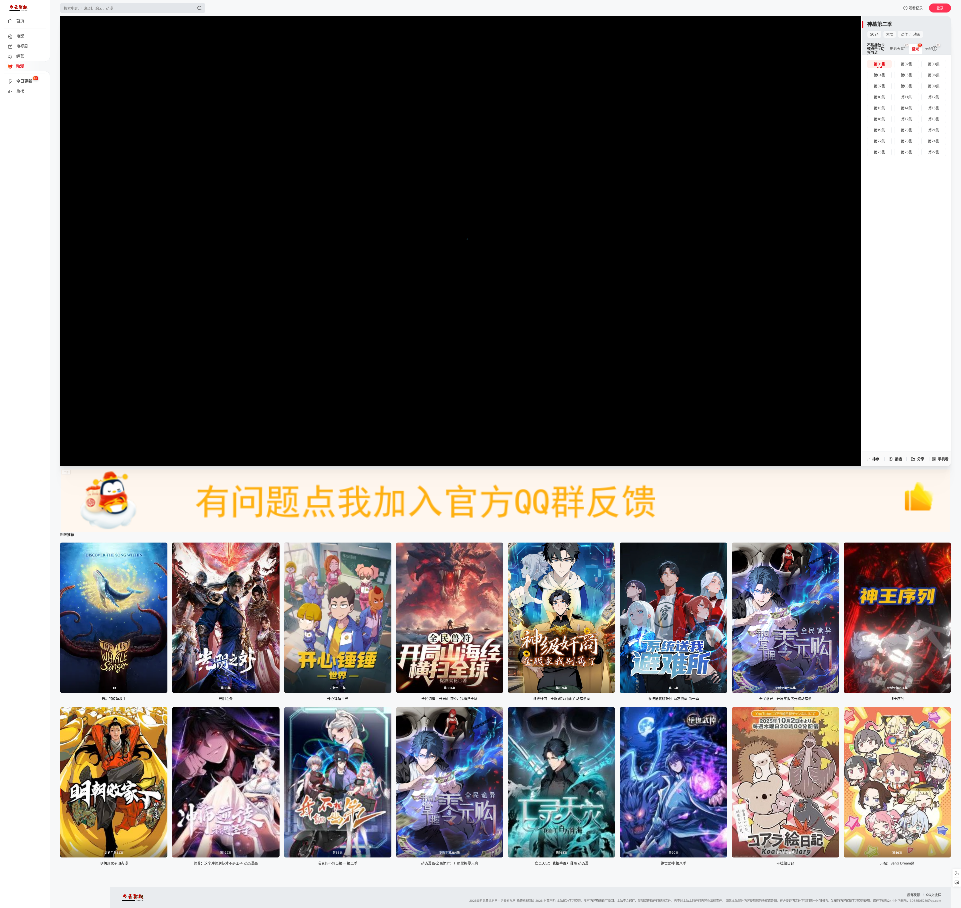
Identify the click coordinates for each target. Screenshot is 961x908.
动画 (916, 34)
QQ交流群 (933, 895)
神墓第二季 (879, 24)
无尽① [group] (932, 47)
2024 (874, 34)
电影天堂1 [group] (899, 47)
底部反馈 (913, 895)
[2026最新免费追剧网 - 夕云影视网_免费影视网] (18, 8)
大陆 (889, 34)
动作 (904, 34)
